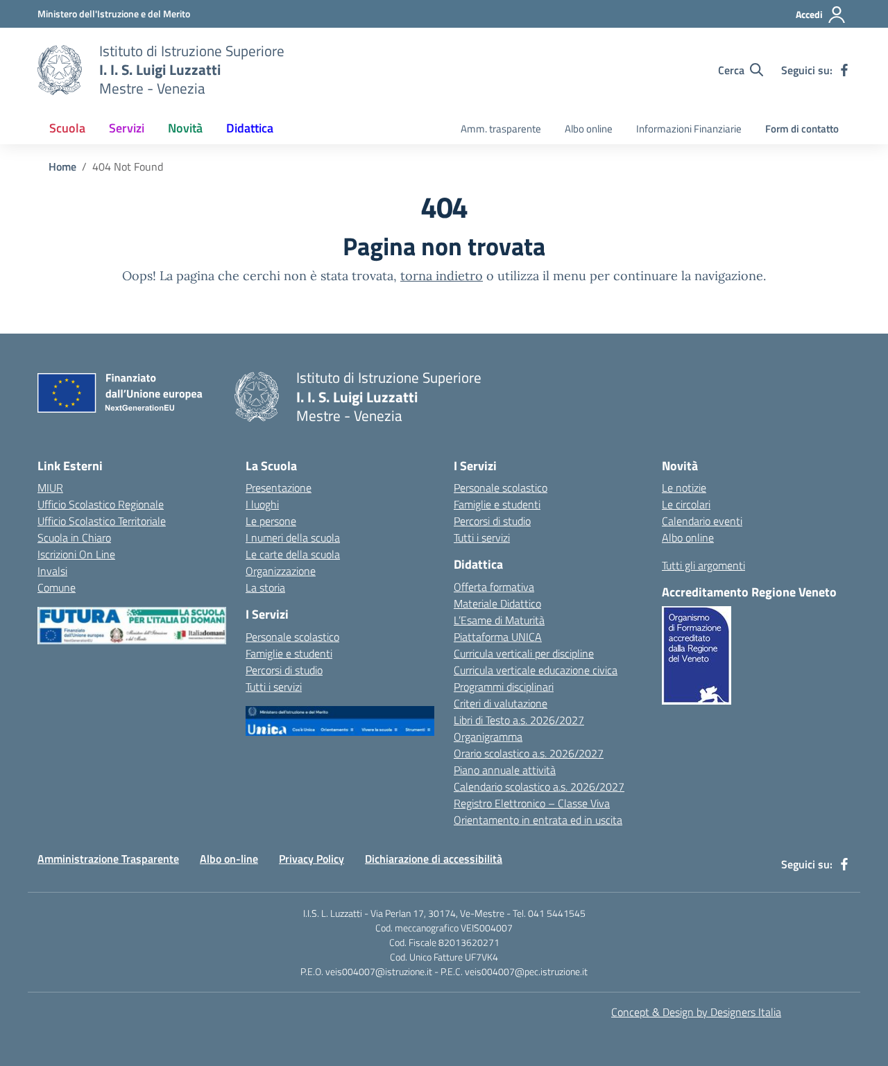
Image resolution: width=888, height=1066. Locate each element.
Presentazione (278, 487)
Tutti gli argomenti (703, 565)
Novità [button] (185, 128)
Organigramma (488, 736)
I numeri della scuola (293, 537)
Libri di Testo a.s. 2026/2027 (519, 720)
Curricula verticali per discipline (524, 653)
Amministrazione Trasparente (108, 858)
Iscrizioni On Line (76, 554)
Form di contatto (802, 129)
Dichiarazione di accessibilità (433, 858)
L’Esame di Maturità (499, 620)
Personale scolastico (292, 636)
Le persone (271, 521)
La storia (265, 587)
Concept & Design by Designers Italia (696, 1012)
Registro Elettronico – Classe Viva (532, 803)
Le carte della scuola (293, 554)
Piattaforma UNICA (498, 636)
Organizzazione (281, 570)
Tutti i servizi (274, 686)
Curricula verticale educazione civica (535, 670)
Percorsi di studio (284, 670)
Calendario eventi (702, 521)
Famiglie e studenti (289, 653)
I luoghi (262, 504)
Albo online (589, 129)
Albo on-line (229, 858)
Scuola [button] (67, 128)
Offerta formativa (494, 586)
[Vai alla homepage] (59, 70)
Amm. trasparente (501, 129)
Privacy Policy (311, 858)
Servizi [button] (126, 128)
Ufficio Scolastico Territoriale (101, 521)
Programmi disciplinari (504, 686)
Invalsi (52, 570)
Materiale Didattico (497, 603)
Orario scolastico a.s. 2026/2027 (529, 753)
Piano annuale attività (505, 770)
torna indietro (441, 276)
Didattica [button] (249, 128)
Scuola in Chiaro (74, 537)
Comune (56, 587)
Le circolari (686, 504)
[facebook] (844, 70)
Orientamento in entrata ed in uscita (538, 819)
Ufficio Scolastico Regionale (100, 504)
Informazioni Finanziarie (689, 129)
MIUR (50, 487)
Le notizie (684, 487)
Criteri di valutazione (500, 703)
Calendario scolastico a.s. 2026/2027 (539, 786)
